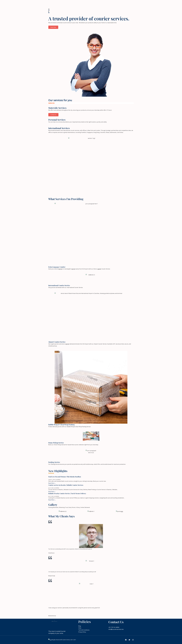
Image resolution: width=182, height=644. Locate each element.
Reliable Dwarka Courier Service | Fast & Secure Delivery (67, 493)
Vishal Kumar (51, 553)
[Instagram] (133, 640)
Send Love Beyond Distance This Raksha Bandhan (64, 477)
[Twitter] (129, 640)
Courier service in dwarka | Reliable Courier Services (65, 485)
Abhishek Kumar (52, 615)
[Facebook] (126, 640)
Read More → (52, 483)
